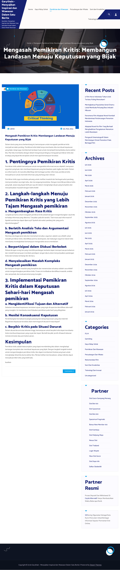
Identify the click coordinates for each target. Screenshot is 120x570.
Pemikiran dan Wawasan (59, 9)
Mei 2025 (88, 238)
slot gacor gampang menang (100, 398)
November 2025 (91, 207)
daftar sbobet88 (95, 466)
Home (30, 9)
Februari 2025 (90, 254)
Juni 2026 (88, 170)
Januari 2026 (89, 196)
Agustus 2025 (90, 222)
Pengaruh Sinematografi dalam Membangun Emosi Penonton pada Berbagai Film (98, 140)
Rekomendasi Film (92, 360)
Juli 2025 (88, 228)
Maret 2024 (89, 301)
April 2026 (89, 180)
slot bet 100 (93, 403)
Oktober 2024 (90, 275)
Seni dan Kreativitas (97, 9)
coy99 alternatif (91, 498)
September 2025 (91, 217)
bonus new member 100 (98, 424)
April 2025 (89, 243)
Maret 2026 (89, 186)
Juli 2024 (88, 290)
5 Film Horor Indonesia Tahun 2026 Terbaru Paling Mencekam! (98, 98)
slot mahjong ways (96, 435)
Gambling (88, 339)
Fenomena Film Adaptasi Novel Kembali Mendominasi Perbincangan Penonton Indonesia (100, 118)
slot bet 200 (94, 414)
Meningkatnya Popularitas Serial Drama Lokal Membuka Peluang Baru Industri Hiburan (99, 107)
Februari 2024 (90, 306)
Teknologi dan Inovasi (96, 19)
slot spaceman (94, 409)
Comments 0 (69, 371)
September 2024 (91, 280)
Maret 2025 (89, 249)
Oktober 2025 (90, 212)
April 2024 (89, 296)
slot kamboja (94, 430)
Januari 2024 (89, 311)
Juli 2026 (88, 165)
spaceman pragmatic (97, 419)
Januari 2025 (89, 259)
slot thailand (94, 445)
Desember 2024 (91, 264)
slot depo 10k (94, 461)
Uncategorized (90, 375)
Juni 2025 (88, 233)
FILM (87, 333)
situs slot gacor (95, 456)
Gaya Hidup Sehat (41, 9)
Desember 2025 (91, 201)
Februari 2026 (90, 191)
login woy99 (94, 451)
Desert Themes (96, 565)
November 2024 (91, 269)
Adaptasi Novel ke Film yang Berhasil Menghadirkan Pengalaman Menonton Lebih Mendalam (99, 129)
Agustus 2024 (90, 285)
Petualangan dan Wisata (79, 9)
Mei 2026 (88, 175)
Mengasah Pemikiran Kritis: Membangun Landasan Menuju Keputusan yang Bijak (63, 43)
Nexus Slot (93, 440)
